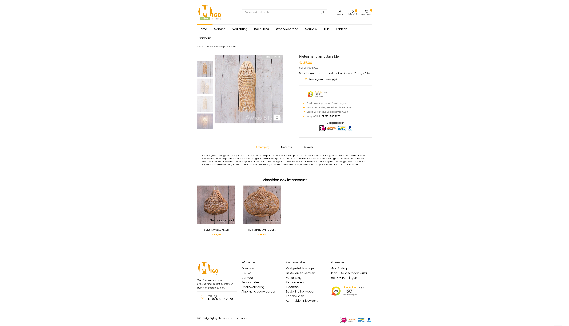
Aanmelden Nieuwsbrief (302, 301)
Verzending (294, 278)
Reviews (308, 147)
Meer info (286, 147)
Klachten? (293, 287)
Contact (247, 278)
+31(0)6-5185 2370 (330, 116)
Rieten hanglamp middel (261, 229)
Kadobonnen (295, 296)
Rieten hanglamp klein (216, 229)
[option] (205, 69)
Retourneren (295, 282)
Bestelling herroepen (300, 292)
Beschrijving (262, 147)
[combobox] (284, 12)
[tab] (264, 147)
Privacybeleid (251, 282)
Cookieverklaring (253, 287)
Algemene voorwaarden (259, 292)
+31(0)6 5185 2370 (220, 299)
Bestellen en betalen (300, 273)
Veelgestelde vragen (300, 268)
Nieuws (246, 273)
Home (200, 46)
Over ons (248, 268)
